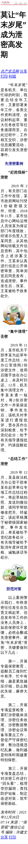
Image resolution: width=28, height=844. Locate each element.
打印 (4, 76)
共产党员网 (10, 71)
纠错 (12, 76)
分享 (23, 71)
